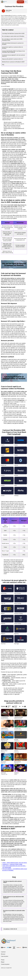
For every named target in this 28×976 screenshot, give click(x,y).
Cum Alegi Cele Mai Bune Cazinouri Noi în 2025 (13, 33)
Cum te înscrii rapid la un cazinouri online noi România (12, 48)
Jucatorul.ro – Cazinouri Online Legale (12, 864)
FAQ (3, 64)
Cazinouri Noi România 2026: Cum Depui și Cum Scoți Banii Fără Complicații (13, 52)
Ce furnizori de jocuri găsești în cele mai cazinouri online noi (13, 56)
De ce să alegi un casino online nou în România (13, 36)
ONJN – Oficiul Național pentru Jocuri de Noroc (14, 862)
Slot (23, 706)
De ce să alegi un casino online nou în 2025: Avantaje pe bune (12, 39)
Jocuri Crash (15, 706)
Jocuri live (9, 706)
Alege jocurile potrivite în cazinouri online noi (12, 59)
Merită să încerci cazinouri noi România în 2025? (13, 61)
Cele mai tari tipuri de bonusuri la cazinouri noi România (12, 44)
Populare (3, 706)
